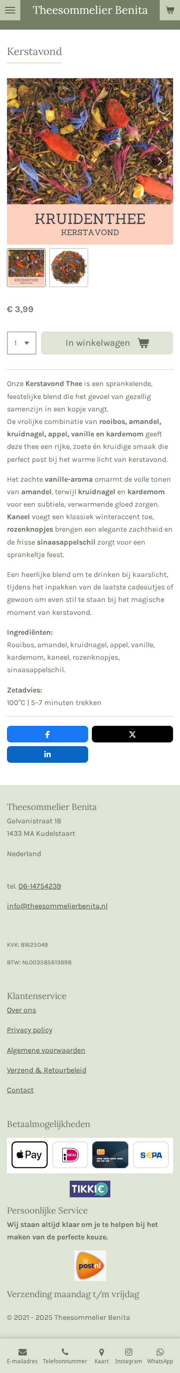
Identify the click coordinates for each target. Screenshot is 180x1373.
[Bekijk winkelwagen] (170, 10)
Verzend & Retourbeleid (46, 1070)
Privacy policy (29, 1029)
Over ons (21, 1009)
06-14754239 (39, 886)
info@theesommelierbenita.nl (57, 905)
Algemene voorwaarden (46, 1050)
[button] (26, 267)
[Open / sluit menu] (10, 10)
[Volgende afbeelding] (159, 161)
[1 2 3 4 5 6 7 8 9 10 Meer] (21, 343)
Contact (20, 1089)
